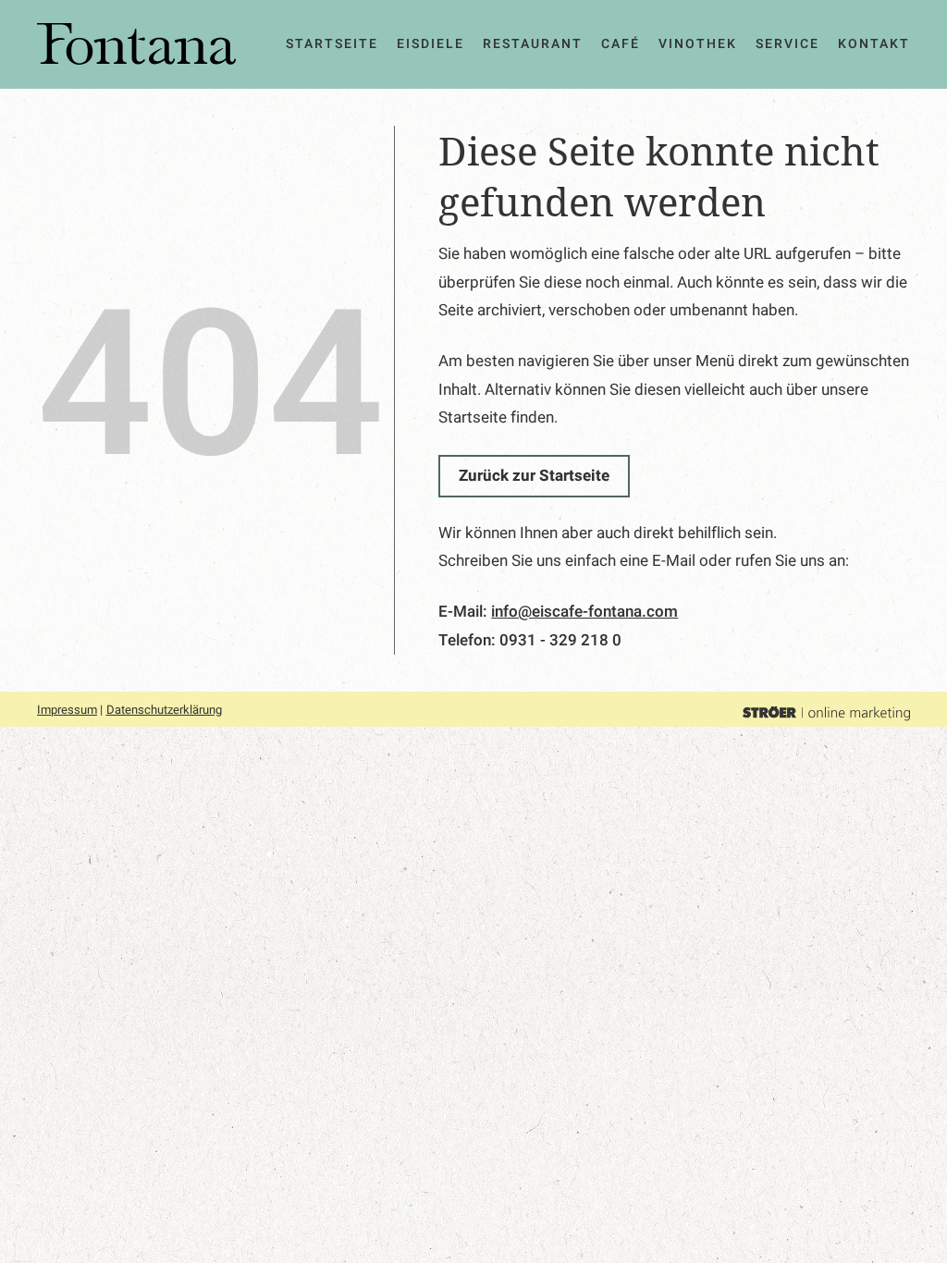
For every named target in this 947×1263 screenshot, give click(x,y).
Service (787, 44)
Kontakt (874, 44)
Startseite (332, 44)
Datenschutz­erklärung (164, 709)
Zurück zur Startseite (534, 475)
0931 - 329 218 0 (560, 640)
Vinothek (697, 44)
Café (620, 44)
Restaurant (533, 44)
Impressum (67, 709)
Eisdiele (430, 44)
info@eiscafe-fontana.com (584, 611)
